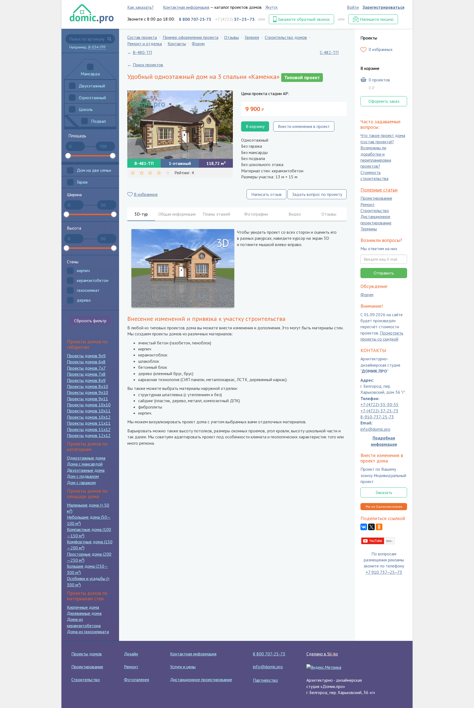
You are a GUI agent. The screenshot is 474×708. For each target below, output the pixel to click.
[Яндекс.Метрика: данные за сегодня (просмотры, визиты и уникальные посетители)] (323, 667)
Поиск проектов (148, 64)
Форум (198, 43)
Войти (353, 7)
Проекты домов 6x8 (86, 361)
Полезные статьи (378, 190)
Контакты (177, 43)
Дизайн (131, 653)
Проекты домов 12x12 (89, 435)
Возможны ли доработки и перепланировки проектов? (375, 157)
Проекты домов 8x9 (86, 380)
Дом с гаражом (81, 482)
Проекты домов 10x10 (89, 404)
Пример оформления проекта (190, 37)
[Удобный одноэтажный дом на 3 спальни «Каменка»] (180, 124)
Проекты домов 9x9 (86, 355)
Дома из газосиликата (88, 631)
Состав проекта (142, 37)
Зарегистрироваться (383, 7)
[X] (371, 527)
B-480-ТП (142, 52)
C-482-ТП (329, 52)
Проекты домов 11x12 (89, 429)
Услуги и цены (183, 666)
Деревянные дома (84, 613)
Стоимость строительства (374, 175)
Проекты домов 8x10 (87, 386)
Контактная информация (186, 7)
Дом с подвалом (83, 476)
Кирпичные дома (83, 607)
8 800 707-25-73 (269, 653)
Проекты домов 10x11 (89, 410)
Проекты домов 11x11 (89, 423)
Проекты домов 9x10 (87, 392)
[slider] (68, 155)
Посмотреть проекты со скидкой (381, 336)
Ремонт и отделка (144, 43)
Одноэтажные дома (86, 458)
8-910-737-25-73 (377, 416)
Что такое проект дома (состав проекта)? (382, 138)
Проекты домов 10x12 (89, 417)
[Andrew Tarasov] (378, 540)
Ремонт (367, 204)
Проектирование (376, 198)
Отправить (384, 273)
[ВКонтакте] (363, 527)
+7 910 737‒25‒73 (384, 572)
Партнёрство (265, 680)
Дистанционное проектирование (375, 219)
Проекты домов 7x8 (86, 374)
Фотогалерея (136, 679)
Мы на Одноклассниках (384, 506)
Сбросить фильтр (90, 320)
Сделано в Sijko (322, 653)
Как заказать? (140, 7)
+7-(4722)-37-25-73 (379, 410)
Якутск (272, 7)
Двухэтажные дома (86, 470)
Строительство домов (286, 37)
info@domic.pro (375, 429)
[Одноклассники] (379, 527)
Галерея (252, 37)
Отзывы (231, 37)
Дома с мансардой (85, 464)
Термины (368, 229)
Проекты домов (86, 653)
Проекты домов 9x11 (87, 398)
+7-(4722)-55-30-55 (379, 404)
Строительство (374, 210)
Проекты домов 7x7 (86, 368)
